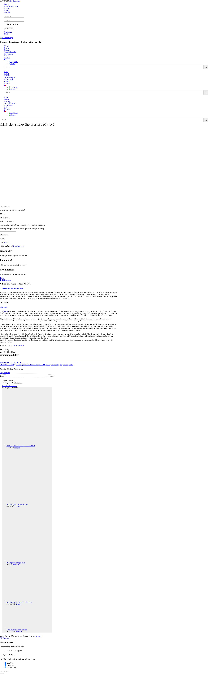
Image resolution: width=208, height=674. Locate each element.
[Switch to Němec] (12, 64)
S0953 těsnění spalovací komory (17, 504)
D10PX (6, 242)
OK (1, 638)
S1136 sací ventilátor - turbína (16, 630)
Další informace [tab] (5, 280)
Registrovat (8, 32)
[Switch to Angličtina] (13, 62)
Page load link (5, 373)
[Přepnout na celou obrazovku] (3, 671)
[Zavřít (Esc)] (7, 671)
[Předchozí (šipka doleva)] (1, 673)
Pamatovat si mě (12, 24)
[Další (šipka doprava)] (3, 673)
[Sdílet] (5, 671)
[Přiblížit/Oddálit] (1, 671)
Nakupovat (18, 383)
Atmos (5, 311)
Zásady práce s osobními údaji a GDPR (31, 365)
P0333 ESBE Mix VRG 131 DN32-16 (19, 602)
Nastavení (38, 636)
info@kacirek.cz (14, 1)
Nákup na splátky (52, 365)
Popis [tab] (2, 278)
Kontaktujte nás (18, 246)
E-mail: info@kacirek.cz (19, 363)
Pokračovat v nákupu (9, 386)
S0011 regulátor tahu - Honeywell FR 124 (20, 446)
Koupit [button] (17, 448)
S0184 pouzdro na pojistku (15, 563)
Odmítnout (6, 638)
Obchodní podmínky (7, 365)
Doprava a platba (66, 365)
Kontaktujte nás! (18, 346)
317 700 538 (4, 363)
